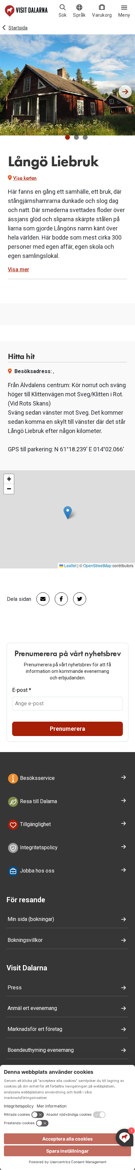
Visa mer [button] (18, 269)
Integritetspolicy (38, 847)
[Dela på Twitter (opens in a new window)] (77, 598)
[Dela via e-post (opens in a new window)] (40, 598)
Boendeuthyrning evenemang (41, 1050)
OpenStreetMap (97, 565)
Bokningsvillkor (25, 940)
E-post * (21, 690)
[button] (67, 137)
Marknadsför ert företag (35, 1029)
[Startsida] (26, 11)
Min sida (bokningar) (31, 919)
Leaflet (69, 565)
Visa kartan (25, 177)
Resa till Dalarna (38, 801)
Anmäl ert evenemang (32, 1008)
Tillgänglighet (35, 824)
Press (15, 987)
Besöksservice (37, 778)
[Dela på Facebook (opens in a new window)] (58, 598)
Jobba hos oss (36, 871)
